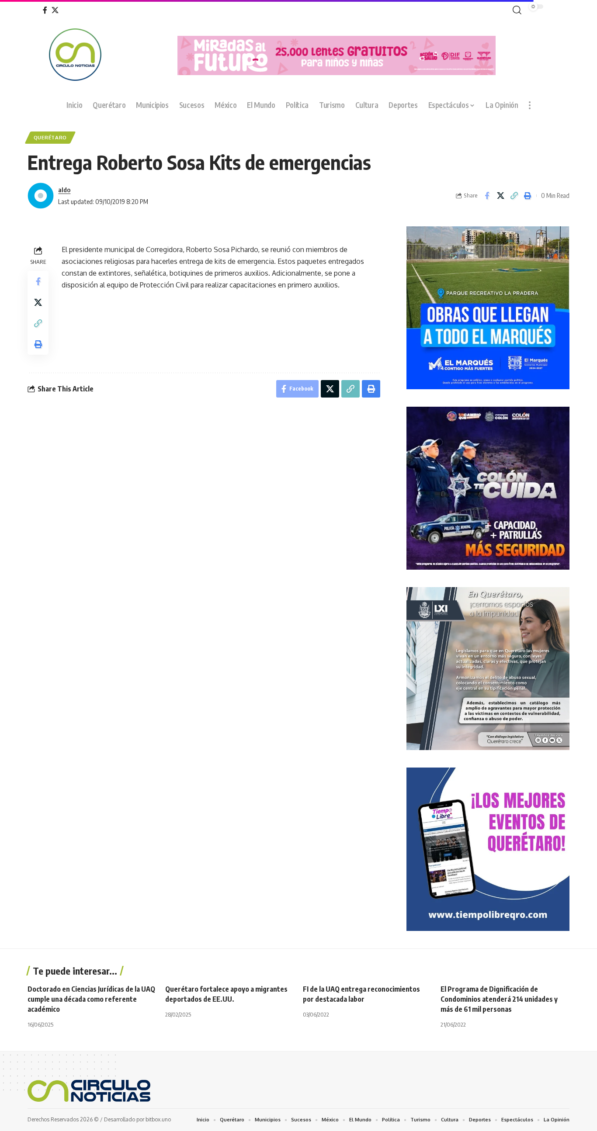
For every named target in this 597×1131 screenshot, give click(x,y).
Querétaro (50, 137)
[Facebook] (45, 10)
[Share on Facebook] (487, 196)
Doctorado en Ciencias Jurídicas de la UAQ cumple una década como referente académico (91, 999)
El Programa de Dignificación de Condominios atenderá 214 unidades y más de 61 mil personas (499, 999)
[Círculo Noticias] (89, 1091)
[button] (515, 10)
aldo (64, 190)
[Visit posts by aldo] (41, 196)
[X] (55, 10)
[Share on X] (500, 196)
